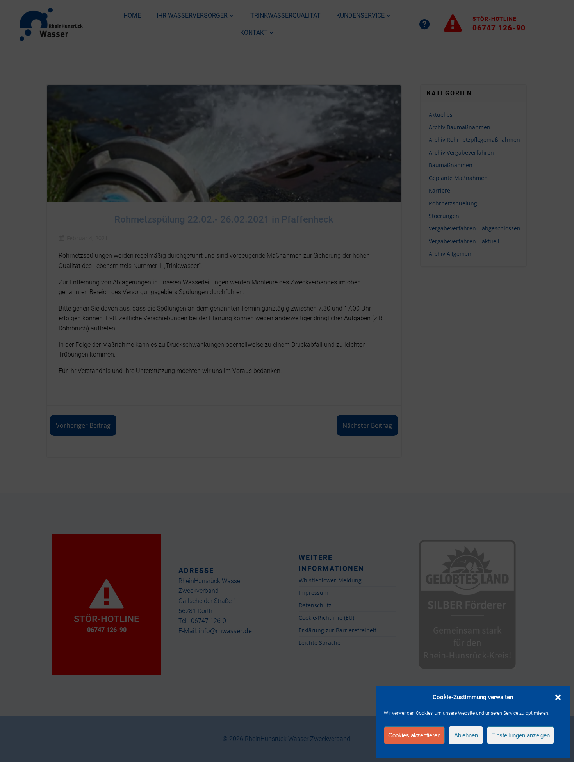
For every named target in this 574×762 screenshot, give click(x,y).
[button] (558, 697)
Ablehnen (466, 735)
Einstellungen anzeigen (520, 735)
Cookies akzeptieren (414, 735)
